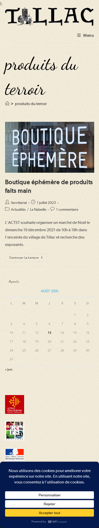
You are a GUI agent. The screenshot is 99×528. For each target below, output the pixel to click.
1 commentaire (67, 209)
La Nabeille (38, 209)
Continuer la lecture (28, 259)
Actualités (18, 209)
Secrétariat (19, 203)
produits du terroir (31, 103)
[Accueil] (7, 103)
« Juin (8, 369)
